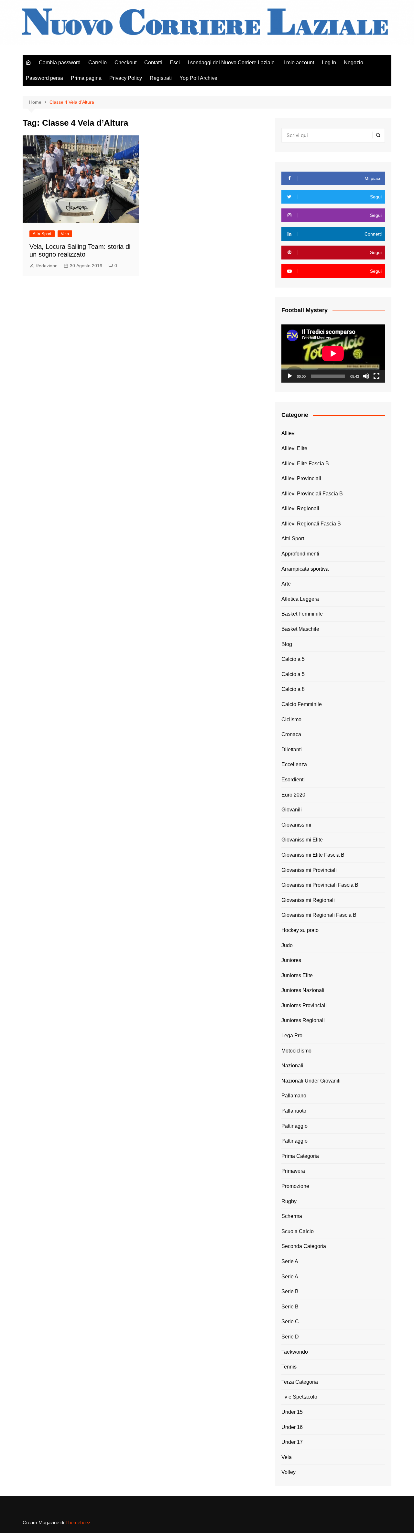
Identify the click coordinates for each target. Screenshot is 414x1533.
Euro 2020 (293, 795)
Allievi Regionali (300, 508)
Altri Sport (42, 233)
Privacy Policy (125, 78)
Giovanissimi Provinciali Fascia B (319, 885)
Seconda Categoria (303, 1246)
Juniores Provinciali (304, 1005)
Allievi (288, 433)
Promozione (295, 1186)
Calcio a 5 (293, 659)
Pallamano (293, 1095)
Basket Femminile (302, 614)
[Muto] (366, 376)
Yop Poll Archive (198, 78)
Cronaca (291, 734)
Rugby (289, 1201)
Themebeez (78, 1522)
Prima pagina (86, 78)
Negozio (353, 62)
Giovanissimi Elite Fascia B (312, 855)
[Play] (290, 376)
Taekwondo (294, 1352)
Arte (286, 584)
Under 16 (292, 1427)
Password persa (44, 78)
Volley (288, 1472)
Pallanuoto (293, 1111)
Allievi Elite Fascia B (305, 463)
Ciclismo (291, 719)
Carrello (97, 62)
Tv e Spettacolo (299, 1397)
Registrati (161, 78)
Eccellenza (294, 764)
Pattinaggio (294, 1126)
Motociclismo (296, 1050)
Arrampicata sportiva (305, 569)
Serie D (290, 1336)
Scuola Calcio (297, 1231)
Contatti (153, 62)
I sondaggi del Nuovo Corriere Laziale (231, 62)
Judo (287, 945)
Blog (286, 644)
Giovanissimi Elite (302, 839)
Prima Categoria (300, 1156)
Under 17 (292, 1442)
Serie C (290, 1321)
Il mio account (298, 62)
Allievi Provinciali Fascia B (312, 493)
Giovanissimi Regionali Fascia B (318, 915)
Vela (65, 233)
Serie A (289, 1261)
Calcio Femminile (301, 704)
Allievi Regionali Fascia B (311, 523)
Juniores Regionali (303, 1020)
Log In (329, 62)
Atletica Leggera (300, 599)
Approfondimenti (300, 553)
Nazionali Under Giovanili (311, 1081)
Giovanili (291, 809)
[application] (333, 353)
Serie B (290, 1291)
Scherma (291, 1216)
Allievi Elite (294, 448)
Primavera (293, 1171)
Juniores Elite (297, 975)
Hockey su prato (300, 930)
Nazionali (292, 1065)
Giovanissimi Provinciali (309, 870)
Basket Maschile (300, 629)
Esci (175, 62)
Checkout (125, 62)
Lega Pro (291, 1035)
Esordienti (293, 779)
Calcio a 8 (293, 689)
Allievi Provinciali (301, 478)
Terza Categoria (299, 1382)
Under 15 (292, 1412)
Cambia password (60, 62)
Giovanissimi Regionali (308, 900)
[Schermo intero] (376, 376)
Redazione (47, 265)
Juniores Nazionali (302, 990)
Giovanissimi (296, 825)
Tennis (289, 1366)
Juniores (291, 960)
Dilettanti (291, 749)
